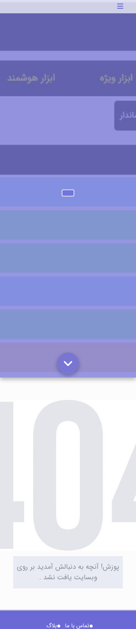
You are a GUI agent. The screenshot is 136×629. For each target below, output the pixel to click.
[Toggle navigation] (120, 6)
